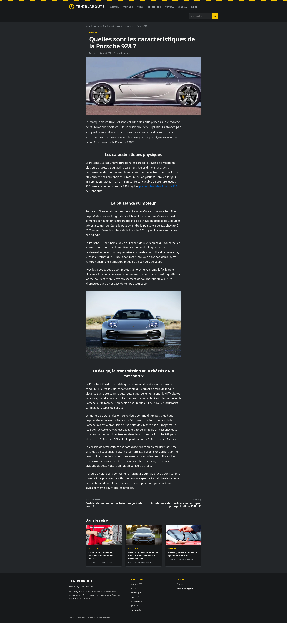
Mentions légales (185, 588)
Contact (180, 583)
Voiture (128, 7)
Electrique (154, 7)
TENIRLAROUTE (90, 6)
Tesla (140, 7)
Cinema (182, 7)
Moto (194, 7)
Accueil (114, 7)
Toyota (169, 7)
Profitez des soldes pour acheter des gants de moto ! (114, 503)
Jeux (134, 605)
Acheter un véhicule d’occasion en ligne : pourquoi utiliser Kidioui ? (176, 503)
